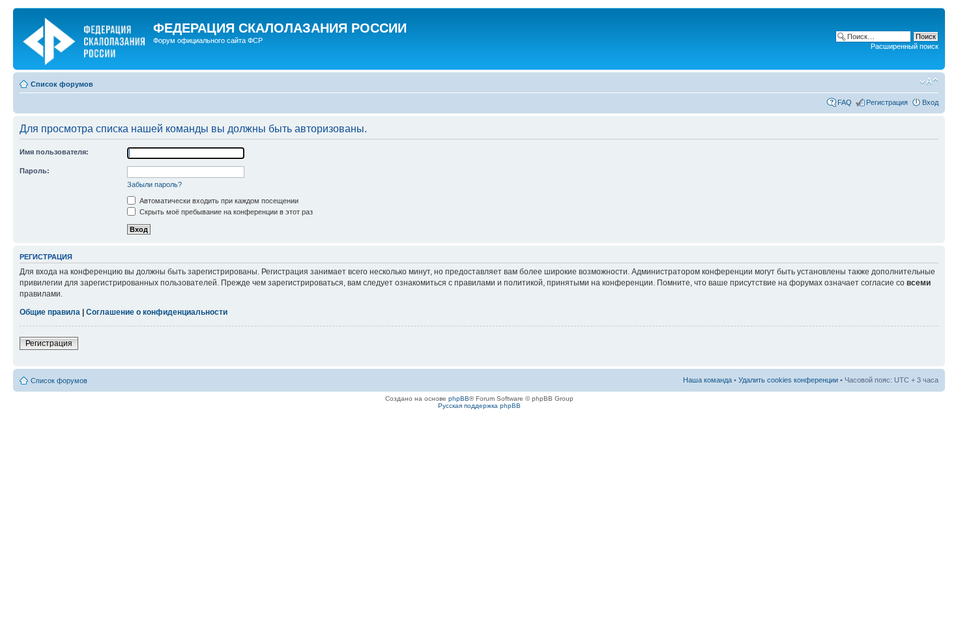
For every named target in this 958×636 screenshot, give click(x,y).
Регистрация (887, 102)
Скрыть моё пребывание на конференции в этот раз (225, 212)
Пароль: (35, 171)
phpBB (458, 398)
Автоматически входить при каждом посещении (218, 201)
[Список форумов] (84, 38)
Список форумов (62, 84)
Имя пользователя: (54, 152)
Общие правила (50, 312)
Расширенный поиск (904, 46)
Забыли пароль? (154, 184)
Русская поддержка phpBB (479, 405)
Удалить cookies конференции (788, 380)
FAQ (844, 102)
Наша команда (707, 380)
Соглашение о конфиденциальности (156, 312)
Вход (930, 102)
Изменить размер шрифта (929, 81)
